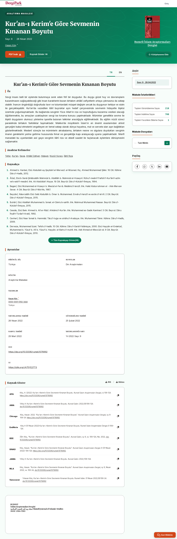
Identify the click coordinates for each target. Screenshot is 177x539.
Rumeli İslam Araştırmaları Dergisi (152, 43)
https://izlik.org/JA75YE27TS (22, 367)
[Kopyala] (118, 395)
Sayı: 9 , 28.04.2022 (146, 82)
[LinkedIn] (159, 166)
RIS (109, 382)
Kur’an (15, 156)
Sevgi (22, 156)
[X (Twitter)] (152, 166)
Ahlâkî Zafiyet (33, 156)
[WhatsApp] (144, 166)
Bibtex (121, 382)
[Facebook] (137, 166)
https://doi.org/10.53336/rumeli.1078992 (27, 351)
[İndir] (167, 143)
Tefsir (8, 156)
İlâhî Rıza (68, 156)
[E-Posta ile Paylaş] (166, 166)
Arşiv (135, 70)
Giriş (167, 3)
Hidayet (44, 156)
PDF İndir (13, 54)
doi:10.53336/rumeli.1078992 (32, 407)
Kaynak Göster (37, 54)
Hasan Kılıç (10, 45)
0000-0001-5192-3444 (18, 302)
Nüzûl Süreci (56, 156)
